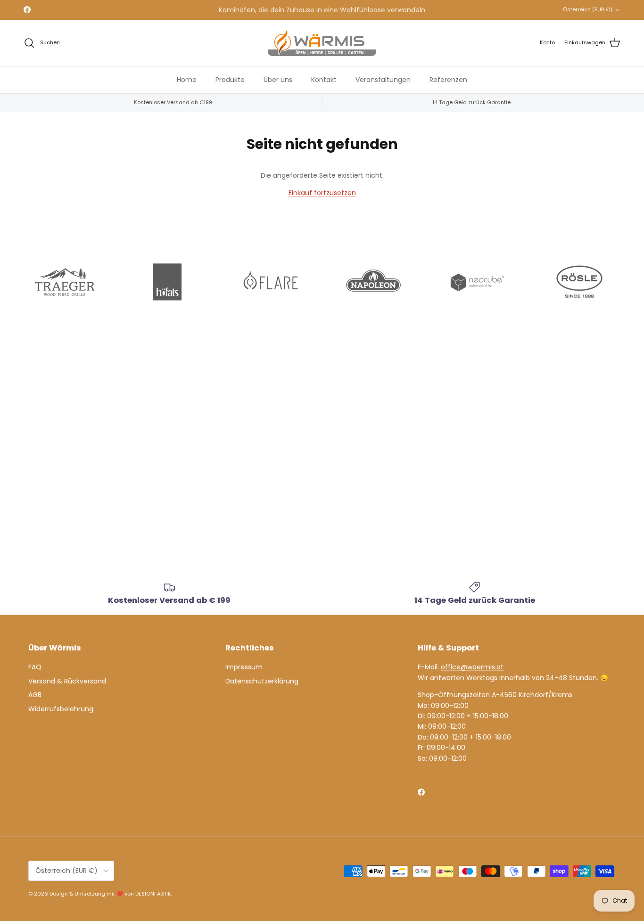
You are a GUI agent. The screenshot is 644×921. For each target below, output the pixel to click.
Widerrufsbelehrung (60, 709)
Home (187, 79)
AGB (34, 694)
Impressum (244, 667)
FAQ (34, 667)
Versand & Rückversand (67, 681)
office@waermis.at (472, 667)
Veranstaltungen (383, 79)
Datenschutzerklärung (261, 681)
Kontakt (324, 79)
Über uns (278, 79)
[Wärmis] (322, 43)
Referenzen (448, 79)
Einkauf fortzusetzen (322, 192)
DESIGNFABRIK (153, 893)
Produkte (230, 79)
